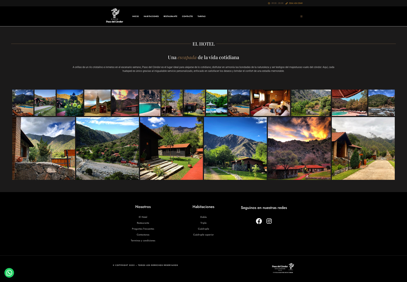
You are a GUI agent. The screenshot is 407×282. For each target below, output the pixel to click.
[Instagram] (269, 221)
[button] (9, 273)
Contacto (187, 16)
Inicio (135, 16)
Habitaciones (151, 16)
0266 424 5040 (296, 3)
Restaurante (170, 16)
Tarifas (202, 16)
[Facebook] (259, 221)
